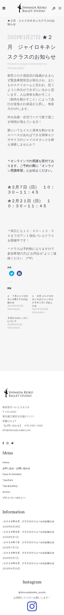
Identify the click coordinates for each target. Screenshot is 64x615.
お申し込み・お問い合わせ (16, 468)
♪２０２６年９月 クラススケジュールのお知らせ (29, 521)
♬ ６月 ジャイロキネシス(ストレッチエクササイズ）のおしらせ (42, 300)
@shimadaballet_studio (32, 592)
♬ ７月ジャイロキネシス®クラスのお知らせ (17, 299)
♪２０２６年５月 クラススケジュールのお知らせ (29, 563)
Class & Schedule (11, 474)
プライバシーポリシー (13, 497)
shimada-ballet (15, 68)
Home (5, 462)
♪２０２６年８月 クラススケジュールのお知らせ (29, 531)
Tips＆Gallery (10, 485)
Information (36, 63)
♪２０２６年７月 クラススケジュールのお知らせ (29, 542)
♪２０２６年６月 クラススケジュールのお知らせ (29, 552)
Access (6, 491)
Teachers (7, 480)
